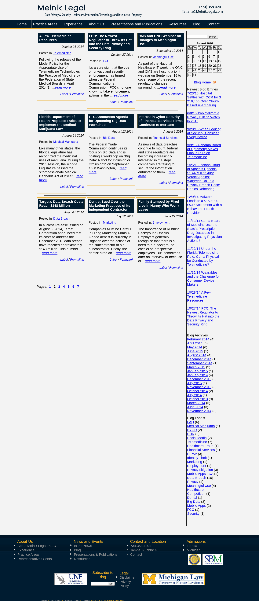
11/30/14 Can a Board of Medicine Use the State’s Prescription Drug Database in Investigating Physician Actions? (204, 231)
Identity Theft (197, 458)
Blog (77, 550)
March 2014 (196, 403)
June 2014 (195, 407)
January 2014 (197, 375)
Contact (136, 554)
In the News (83, 546)
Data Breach (61, 218)
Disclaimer (128, 577)
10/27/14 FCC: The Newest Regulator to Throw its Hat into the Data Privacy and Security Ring (203, 316)
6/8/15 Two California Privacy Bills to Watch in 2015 (203, 117)
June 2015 (195, 351)
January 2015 (197, 371)
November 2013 (199, 387)
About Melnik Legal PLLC (36, 546)
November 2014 (199, 411)
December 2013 (199, 379)
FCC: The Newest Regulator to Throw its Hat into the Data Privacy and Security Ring (110, 42)
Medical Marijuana (65, 141)
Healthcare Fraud (200, 446)
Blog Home (202, 82)
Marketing (109, 222)
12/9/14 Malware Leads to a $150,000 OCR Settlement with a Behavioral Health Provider (204, 205)
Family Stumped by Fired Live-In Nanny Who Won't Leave (158, 205)
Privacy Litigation (200, 470)
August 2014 (196, 355)
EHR (190, 434)
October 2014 (197, 391)
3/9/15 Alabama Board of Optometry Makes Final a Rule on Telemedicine (204, 151)
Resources (82, 559)
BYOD (192, 430)
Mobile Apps (196, 506)
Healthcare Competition (196, 492)
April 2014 (194, 343)
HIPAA (192, 454)
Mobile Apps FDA (200, 474)
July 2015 (194, 383)
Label (64, 94)
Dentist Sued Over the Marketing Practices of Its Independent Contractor (109, 205)
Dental (192, 498)
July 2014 (194, 395)
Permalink (77, 94)
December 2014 (199, 359)
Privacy (192, 482)
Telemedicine (62, 53)
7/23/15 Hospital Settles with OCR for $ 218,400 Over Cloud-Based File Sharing (204, 99)
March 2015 (196, 367)
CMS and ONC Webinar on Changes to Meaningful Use (159, 40)
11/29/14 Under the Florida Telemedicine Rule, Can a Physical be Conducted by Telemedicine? (203, 256)
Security (193, 513)
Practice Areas (28, 554)
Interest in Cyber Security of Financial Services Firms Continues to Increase (160, 121)
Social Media (197, 438)
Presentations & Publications (95, 554)
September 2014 (199, 363)
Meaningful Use (163, 57)
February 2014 (198, 339)
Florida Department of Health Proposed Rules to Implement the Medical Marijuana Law (60, 123)
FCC (106, 61)
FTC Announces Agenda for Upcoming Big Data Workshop (108, 121)
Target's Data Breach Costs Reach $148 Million (61, 203)
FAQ (190, 422)
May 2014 (194, 347)
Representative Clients (34, 559)
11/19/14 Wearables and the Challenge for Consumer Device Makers (203, 278)
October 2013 (197, 399)
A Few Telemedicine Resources (55, 38)
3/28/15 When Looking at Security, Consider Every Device (204, 133)
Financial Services (164, 137)
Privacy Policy (125, 584)
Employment (160, 222)
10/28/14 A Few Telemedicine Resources (199, 296)
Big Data (109, 137)
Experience (26, 550)
